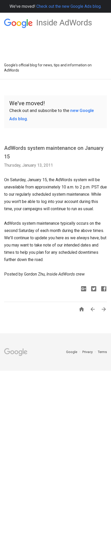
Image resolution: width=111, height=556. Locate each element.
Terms (102, 352)
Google (72, 352)
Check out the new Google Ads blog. (68, 6)
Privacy (87, 352)
